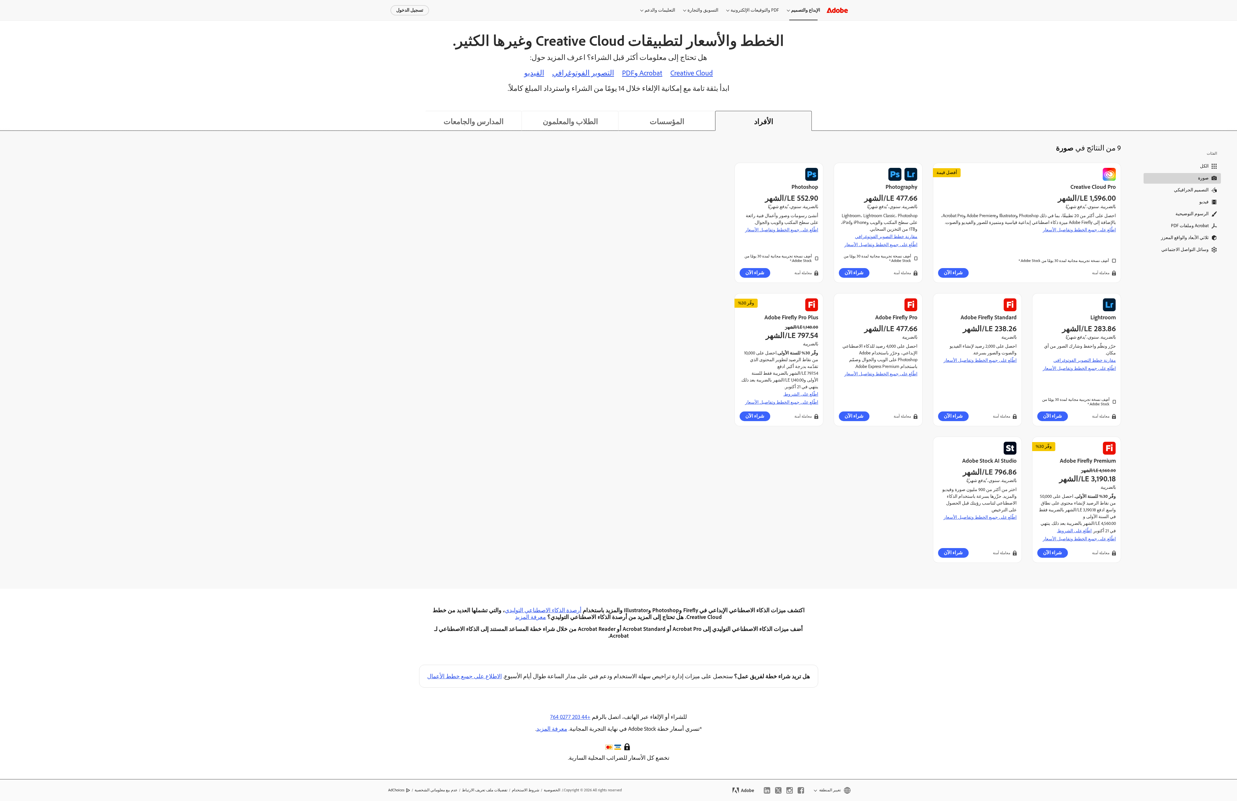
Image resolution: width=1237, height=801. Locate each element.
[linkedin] (767, 790)
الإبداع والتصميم (805, 10)
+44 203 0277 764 (570, 716)
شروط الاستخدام (525, 790)
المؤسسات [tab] (667, 121)
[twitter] (778, 790)
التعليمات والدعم (660, 10)
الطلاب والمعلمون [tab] (570, 121)
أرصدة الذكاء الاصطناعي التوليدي (543, 610)
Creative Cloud (691, 73)
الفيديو (534, 73)
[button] (628, 746)
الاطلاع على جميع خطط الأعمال (464, 676)
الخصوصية (552, 790)
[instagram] (789, 790)
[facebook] (801, 790)
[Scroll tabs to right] (1232, 121)
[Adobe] (837, 10)
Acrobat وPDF (642, 73)
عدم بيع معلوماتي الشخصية (436, 790)
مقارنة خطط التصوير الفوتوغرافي (886, 236)
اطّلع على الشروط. (800, 394)
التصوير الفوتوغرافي (583, 73)
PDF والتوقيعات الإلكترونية (755, 10)
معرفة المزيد (530, 616)
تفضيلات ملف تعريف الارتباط (484, 790)
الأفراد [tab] (763, 121)
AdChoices (396, 790)
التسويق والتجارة (702, 10)
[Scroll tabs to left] (5, 121)
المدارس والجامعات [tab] (473, 121)
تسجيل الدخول (409, 10)
